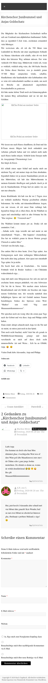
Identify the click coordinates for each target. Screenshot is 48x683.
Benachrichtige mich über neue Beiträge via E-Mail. (22, 657)
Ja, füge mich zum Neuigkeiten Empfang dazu (23, 636)
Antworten (37, 481)
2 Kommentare (10, 397)
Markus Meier (10, 394)
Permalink (22, 434)
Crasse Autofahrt (14, 406)
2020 (41, 394)
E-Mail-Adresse (8, 610)
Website (4, 623)
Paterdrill (37, 406)
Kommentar (6, 558)
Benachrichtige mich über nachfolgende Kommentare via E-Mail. (22, 647)
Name (4, 596)
